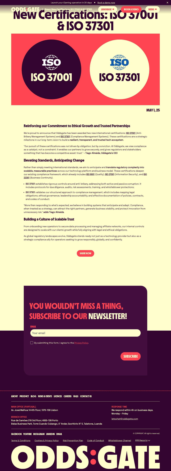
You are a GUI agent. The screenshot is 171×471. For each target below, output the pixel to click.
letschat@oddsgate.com (125, 418)
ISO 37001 (130, 133)
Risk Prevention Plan (73, 440)
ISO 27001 (109, 174)
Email (33, 326)
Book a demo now (106, 2)
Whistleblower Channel (119, 440)
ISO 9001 (90, 174)
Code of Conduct (95, 440)
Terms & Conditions (20, 440)
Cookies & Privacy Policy (47, 440)
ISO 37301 (65, 136)
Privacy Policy (81, 342)
